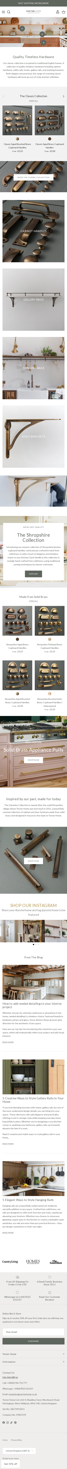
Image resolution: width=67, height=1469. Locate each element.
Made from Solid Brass (33, 596)
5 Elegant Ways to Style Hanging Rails (28, 1200)
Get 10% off (10, 1464)
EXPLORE (33, 574)
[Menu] (3, 12)
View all (33, 101)
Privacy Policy (16, 1440)
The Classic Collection (33, 96)
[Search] (10, 12)
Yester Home (13, 1458)
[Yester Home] (33, 12)
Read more (8, 1042)
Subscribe (33, 1341)
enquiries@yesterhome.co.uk (23, 1394)
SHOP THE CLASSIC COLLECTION (33, 177)
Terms (5, 1440)
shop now (33, 760)
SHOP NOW (33, 861)
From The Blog (33, 957)
